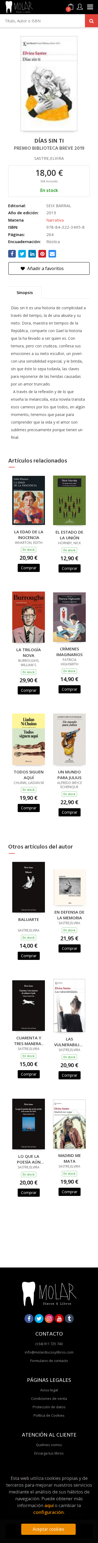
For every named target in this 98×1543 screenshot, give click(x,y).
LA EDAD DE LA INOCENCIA (28, 534)
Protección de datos (49, 1406)
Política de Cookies (49, 1415)
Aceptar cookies (48, 1529)
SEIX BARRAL (58, 205)
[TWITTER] (39, 1318)
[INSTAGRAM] (49, 1318)
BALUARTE (28, 919)
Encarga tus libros (49, 1453)
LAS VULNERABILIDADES (69, 1041)
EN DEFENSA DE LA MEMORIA (69, 914)
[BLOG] (69, 1318)
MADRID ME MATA (69, 1158)
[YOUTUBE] (59, 1318)
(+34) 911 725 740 (49, 1343)
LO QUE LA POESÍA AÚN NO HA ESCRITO (28, 1158)
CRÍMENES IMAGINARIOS (69, 651)
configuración (48, 1512)
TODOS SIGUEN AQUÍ (29, 774)
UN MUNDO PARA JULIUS (69, 774)
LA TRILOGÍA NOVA (28, 652)
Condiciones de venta (49, 1398)
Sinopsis (25, 292)
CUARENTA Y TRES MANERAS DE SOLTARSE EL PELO (28, 1040)
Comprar (28, 567)
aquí (49, 1505)
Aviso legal (49, 1390)
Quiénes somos (49, 1444)
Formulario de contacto (49, 1360)
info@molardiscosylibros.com (49, 1352)
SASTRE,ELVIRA (49, 158)
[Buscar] (91, 20)
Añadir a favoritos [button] (45, 268)
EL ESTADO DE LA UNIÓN (69, 534)
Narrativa (55, 220)
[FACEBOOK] (28, 1318)
